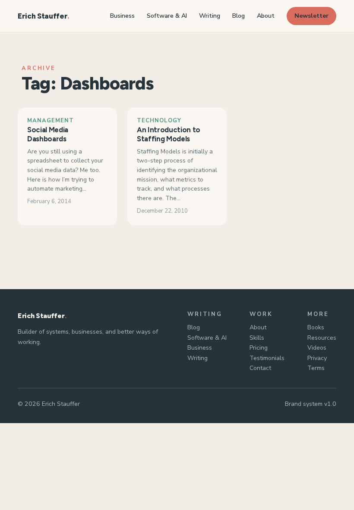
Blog (193, 327)
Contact (260, 368)
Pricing (259, 348)
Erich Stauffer (42, 16)
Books (315, 327)
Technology (159, 120)
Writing (197, 358)
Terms (316, 368)
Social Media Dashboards (47, 134)
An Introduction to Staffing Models (168, 134)
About (258, 327)
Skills (257, 338)
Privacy (317, 358)
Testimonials (267, 358)
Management (50, 120)
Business (199, 348)
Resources (321, 338)
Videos (316, 348)
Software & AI (207, 338)
